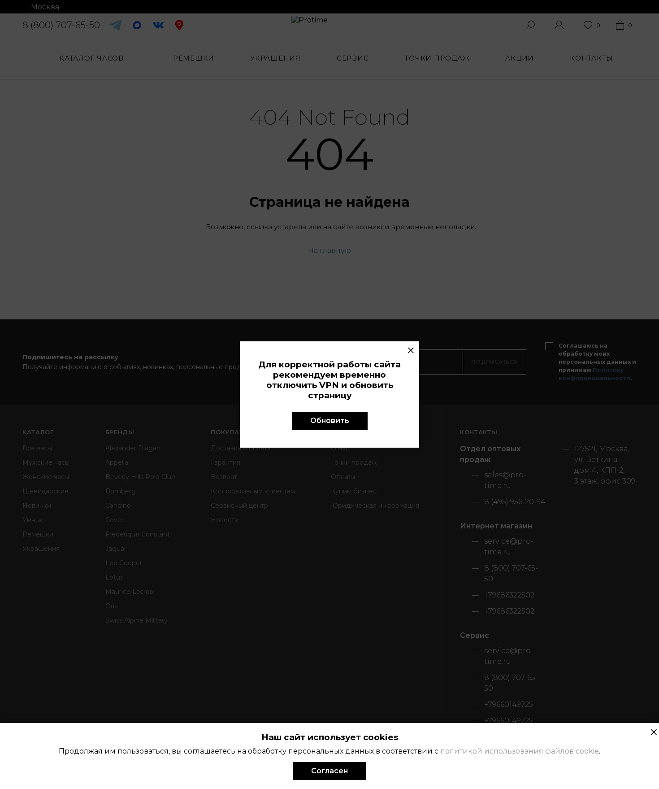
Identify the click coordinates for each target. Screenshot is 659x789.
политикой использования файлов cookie (519, 751)
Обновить (329, 420)
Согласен (329, 771)
